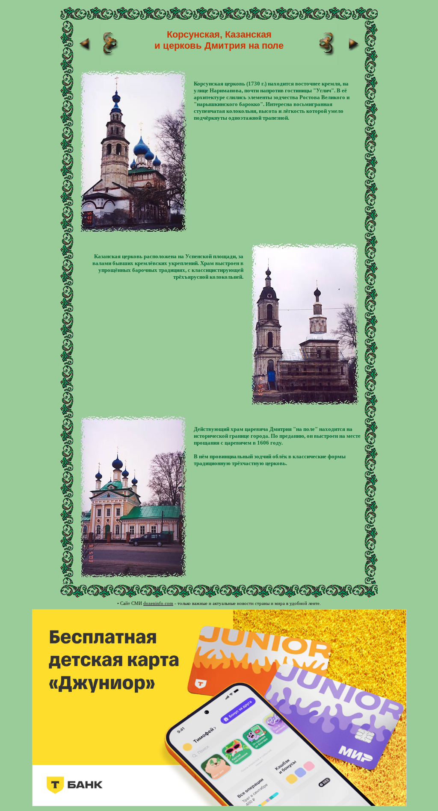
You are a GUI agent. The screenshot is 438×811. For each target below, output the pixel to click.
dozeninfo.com (158, 603)
